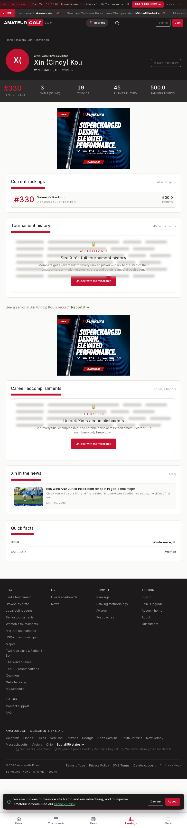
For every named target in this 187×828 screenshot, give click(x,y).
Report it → (80, 307)
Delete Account (144, 765)
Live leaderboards (64, 597)
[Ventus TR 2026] (93, 138)
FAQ (9, 712)
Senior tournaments (20, 617)
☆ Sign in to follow (165, 62)
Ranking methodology (112, 604)
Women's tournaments (22, 624)
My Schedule (15, 689)
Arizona (72, 738)
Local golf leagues (19, 610)
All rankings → (166, 182)
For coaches (105, 617)
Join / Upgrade (152, 604)
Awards (101, 610)
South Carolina (132, 738)
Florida (28, 738)
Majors (11, 644)
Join (178, 22)
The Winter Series (19, 662)
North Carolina (107, 738)
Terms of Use (75, 765)
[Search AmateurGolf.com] (117, 23)
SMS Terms (121, 765)
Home (10, 40)
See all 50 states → (70, 744)
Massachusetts (17, 744)
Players (21, 40)
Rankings (103, 597)
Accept (173, 801)
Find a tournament (18, 597)
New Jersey (154, 738)
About (146, 617)
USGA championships (21, 637)
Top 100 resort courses (22, 669)
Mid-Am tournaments (21, 631)
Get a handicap (16, 682)
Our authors (150, 624)
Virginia (37, 744)
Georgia (88, 738)
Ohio (49, 744)
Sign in (163, 22)
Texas (41, 738)
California (12, 738)
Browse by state (17, 604)
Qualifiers (13, 675)
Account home (152, 610)
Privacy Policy (99, 765)
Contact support (17, 706)
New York (57, 738)
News (55, 604)
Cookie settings (170, 765)
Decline (155, 801)
